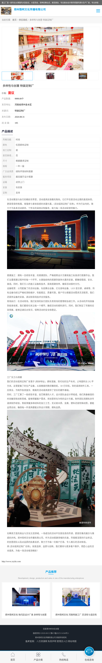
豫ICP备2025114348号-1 (59, 633)
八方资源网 (42, 641)
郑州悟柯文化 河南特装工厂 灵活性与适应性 (74, 615)
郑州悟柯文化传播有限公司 (45, 637)
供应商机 (23, 20)
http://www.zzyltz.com (11, 561)
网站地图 (72, 641)
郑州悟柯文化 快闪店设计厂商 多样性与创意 (24, 615)
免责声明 (52, 641)
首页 (14, 20)
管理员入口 (62, 641)
